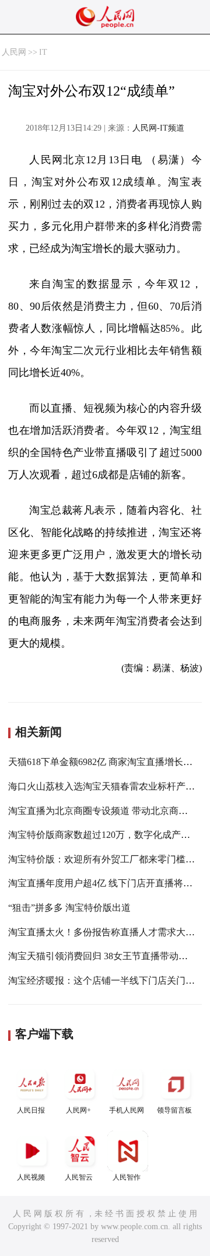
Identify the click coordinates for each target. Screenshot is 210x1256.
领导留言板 (174, 1110)
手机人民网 (126, 1110)
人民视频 (31, 1177)
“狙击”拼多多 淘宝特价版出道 (69, 908)
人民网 (14, 52)
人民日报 (31, 1110)
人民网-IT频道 (158, 128)
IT (43, 52)
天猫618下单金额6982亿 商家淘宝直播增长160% (106, 762)
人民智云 (79, 1177)
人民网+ (78, 1110)
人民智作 (127, 1177)
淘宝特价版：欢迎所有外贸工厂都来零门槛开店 (106, 859)
